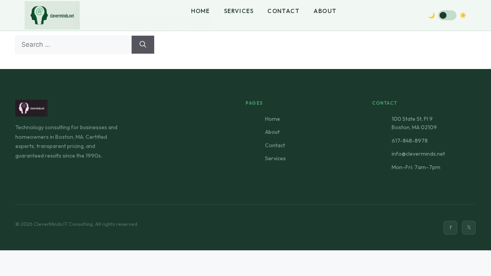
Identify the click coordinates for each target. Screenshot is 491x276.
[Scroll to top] (245, 259)
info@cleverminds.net (418, 153)
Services (239, 11)
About (324, 11)
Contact (283, 11)
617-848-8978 (410, 140)
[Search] (143, 45)
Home (200, 11)
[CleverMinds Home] (52, 15)
